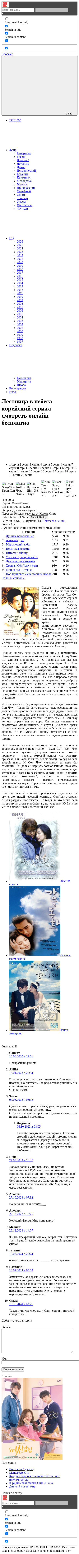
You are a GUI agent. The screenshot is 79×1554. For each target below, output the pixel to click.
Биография (24, 153)
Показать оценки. (53, 520)
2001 (20, 327)
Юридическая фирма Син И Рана (31, 1483)
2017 (20, 272)
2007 (20, 307)
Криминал (23, 177)
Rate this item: (10, 517)
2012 (20, 289)
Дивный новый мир (22, 1486)
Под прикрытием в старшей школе (28, 574)
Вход (12, 391)
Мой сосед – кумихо (19, 569)
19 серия (14, 474)
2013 (20, 286)
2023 (20, 251)
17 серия (58, 471)
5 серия (55, 464)
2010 (20, 296)
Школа (21, 385)
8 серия (22, 468)
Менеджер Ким (19, 1472)
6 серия (66, 464)
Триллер (22, 198)
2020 (20, 262)
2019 (20, 265)
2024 (20, 248)
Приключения (26, 187)
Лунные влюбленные (20, 536)
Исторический (26, 170)
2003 (20, 320)
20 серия (26, 474)
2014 (20, 283)
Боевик (21, 156)
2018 (20, 269)
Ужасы (21, 201)
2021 (20, 258)
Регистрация (17, 388)
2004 (20, 317)
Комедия (22, 174)
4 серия (45, 464)
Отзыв (6, 1327)
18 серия (70, 471)
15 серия (34, 471)
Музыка (22, 184)
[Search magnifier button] (5, 5)
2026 (20, 241)
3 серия (35, 464)
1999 (20, 334)
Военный (23, 160)
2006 (20, 310)
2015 (20, 279)
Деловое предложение (20, 561)
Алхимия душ (15, 540)
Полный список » (13, 578)
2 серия (24, 464)
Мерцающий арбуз (18, 544)
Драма (21, 167)
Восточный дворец (21, 1469)
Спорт (21, 194)
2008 (20, 303)
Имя (4, 1358)
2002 (20, 324)
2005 (20, 314)
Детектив (23, 163)
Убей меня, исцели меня (22, 557)
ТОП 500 (15, 120)
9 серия (32, 468)
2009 (20, 300)
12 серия (67, 468)
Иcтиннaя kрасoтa (18, 548)
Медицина (24, 381)
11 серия (55, 468)
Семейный (24, 191)
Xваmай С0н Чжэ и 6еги (22, 565)
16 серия (46, 471)
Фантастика (24, 205)
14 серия (22, 471)
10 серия (43, 468)
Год (11, 238)
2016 (20, 276)
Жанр (12, 149)
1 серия (14, 464)
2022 (20, 255)
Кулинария (24, 378)
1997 (20, 341)
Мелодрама (24, 181)
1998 (20, 338)
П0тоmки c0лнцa (17, 552)
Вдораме (7, 54)
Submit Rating (38, 517)
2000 (20, 331)
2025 (20, 245)
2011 (20, 293)
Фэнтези (22, 208)
